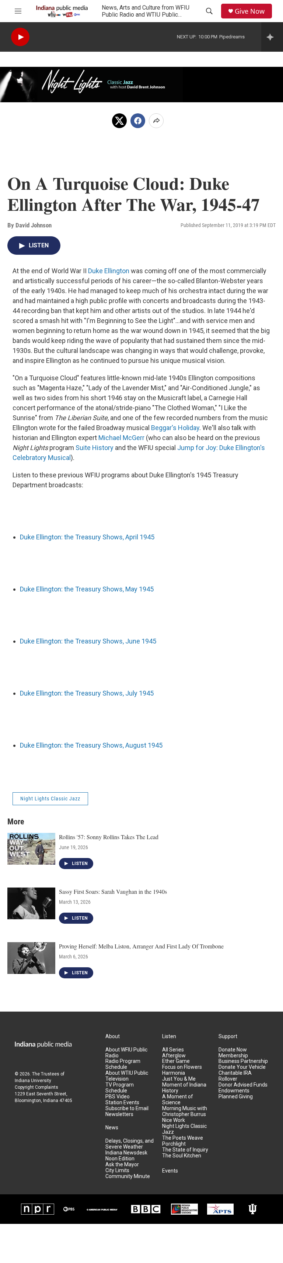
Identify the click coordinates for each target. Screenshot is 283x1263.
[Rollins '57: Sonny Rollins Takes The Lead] (31, 849)
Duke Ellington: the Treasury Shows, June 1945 (88, 641)
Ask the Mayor (122, 1164)
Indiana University (33, 1080)
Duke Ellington (108, 271)
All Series (173, 1050)
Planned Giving (236, 1096)
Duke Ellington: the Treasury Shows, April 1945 (87, 537)
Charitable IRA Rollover (235, 1076)
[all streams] (272, 37)
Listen (169, 1036)
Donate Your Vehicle (242, 1067)
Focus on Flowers (182, 1067)
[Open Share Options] (156, 120)
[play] (20, 37)
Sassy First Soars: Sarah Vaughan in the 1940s (113, 891)
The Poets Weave (182, 1138)
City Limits (117, 1170)
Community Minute (127, 1176)
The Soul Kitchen (181, 1156)
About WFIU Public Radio (126, 1052)
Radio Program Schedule (122, 1064)
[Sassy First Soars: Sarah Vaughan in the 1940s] (31, 903)
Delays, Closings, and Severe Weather (129, 1144)
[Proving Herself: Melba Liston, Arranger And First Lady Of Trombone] (31, 958)
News (111, 1127)
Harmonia (173, 1073)
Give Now (250, 11)
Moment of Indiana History (184, 1088)
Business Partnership (243, 1061)
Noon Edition (119, 1158)
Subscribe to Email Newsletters (127, 1111)
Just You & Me (179, 1079)
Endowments (234, 1091)
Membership (233, 1055)
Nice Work (173, 1120)
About (112, 1036)
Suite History (94, 448)
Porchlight (174, 1144)
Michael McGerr (121, 438)
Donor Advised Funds (243, 1085)
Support (228, 1036)
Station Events (122, 1102)
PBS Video (117, 1096)
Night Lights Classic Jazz (50, 799)
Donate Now (233, 1050)
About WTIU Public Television (126, 1076)
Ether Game (176, 1061)
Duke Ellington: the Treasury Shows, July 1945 (87, 693)
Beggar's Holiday (175, 428)
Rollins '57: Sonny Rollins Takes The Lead (108, 837)
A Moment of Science (177, 1099)
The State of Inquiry (185, 1150)
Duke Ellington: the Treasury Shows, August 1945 (91, 745)
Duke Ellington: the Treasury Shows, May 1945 (87, 589)
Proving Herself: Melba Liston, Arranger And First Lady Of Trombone (141, 946)
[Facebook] (137, 120)
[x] (119, 120)
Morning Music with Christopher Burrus (184, 1111)
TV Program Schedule (119, 1088)
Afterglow (174, 1055)
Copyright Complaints (36, 1087)
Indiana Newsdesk (126, 1153)
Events (170, 1171)
